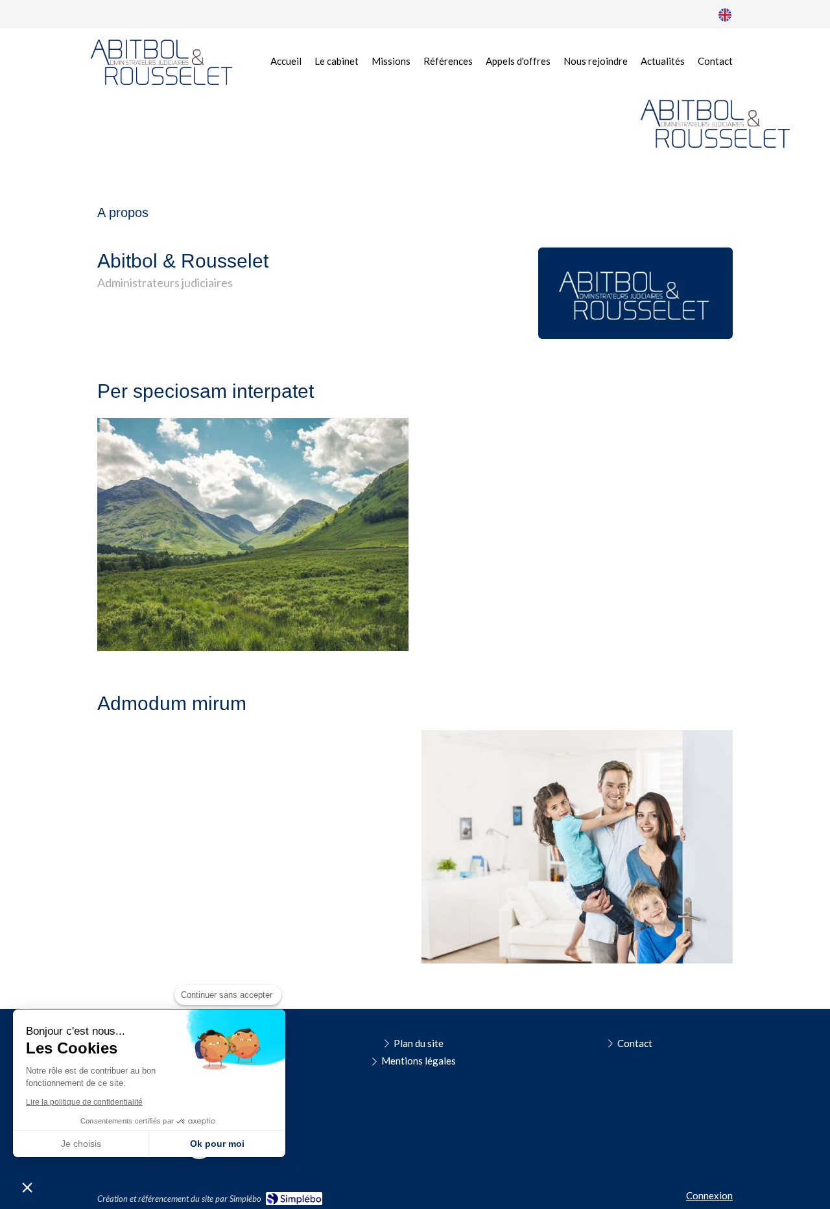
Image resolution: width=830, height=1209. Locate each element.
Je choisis (81, 1143)
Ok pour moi (217, 1143)
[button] (27, 1187)
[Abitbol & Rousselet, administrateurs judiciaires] (161, 62)
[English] (724, 14)
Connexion (709, 1195)
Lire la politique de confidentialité (84, 1102)
